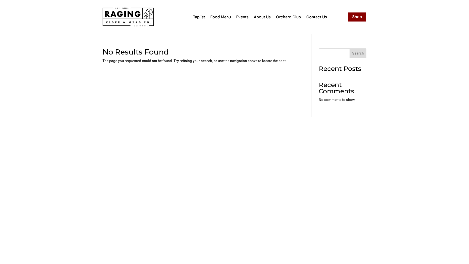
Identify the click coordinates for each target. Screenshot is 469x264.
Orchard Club (288, 17)
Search (358, 53)
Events (242, 17)
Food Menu (220, 17)
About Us (262, 17)
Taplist (199, 17)
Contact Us (316, 17)
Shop (357, 16)
